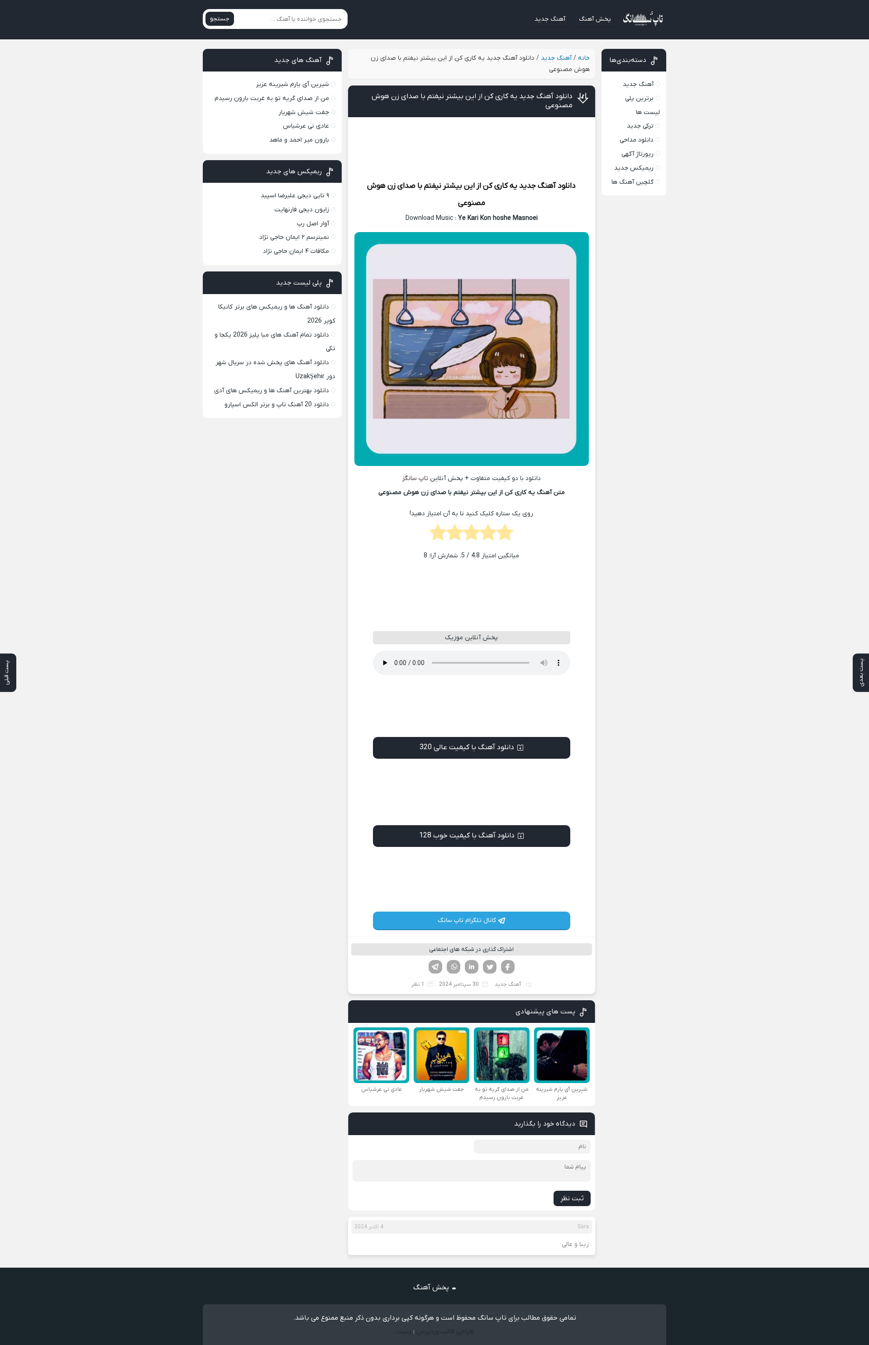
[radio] (505, 535)
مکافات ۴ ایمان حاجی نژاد (296, 251)
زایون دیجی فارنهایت (301, 209)
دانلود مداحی (637, 140)
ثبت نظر (572, 1198)
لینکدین (471, 967)
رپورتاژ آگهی (637, 154)
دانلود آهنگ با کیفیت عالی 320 (467, 747)
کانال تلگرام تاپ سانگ (467, 920)
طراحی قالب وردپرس (445, 1331)
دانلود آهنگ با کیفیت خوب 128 (467, 835)
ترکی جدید (640, 126)
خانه (584, 58)
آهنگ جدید (550, 19)
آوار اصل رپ (313, 223)
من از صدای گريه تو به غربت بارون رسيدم (272, 98)
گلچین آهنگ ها (632, 182)
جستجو (219, 19)
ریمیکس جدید (634, 168)
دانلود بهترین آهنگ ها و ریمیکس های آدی (271, 390)
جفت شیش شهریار (303, 112)
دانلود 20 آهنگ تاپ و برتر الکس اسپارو (276, 404)
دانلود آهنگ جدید (547, 186)
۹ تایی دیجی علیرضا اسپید (295, 195)
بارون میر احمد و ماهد (299, 140)
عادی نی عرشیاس (306, 126)
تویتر (490, 967)
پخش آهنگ (595, 19)
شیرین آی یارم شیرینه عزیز (292, 84)
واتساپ (453, 967)
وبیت (403, 1331)
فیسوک (508, 967)
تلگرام (435, 967)
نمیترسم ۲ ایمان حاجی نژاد (294, 237)
